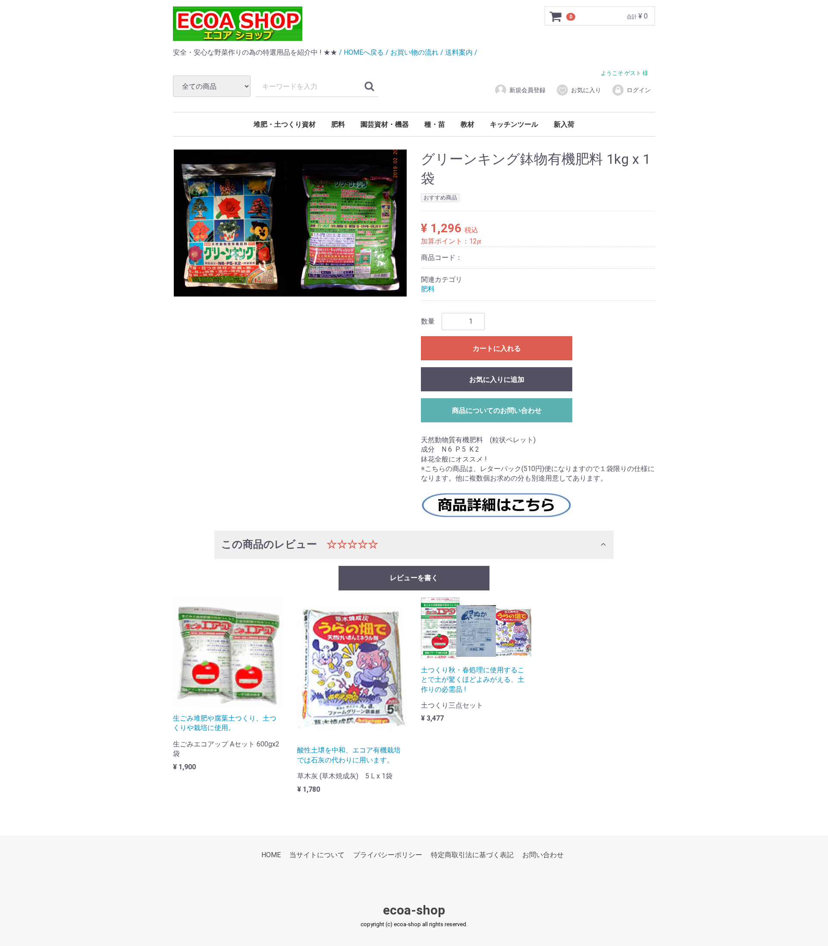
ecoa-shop (414, 910)
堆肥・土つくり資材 (285, 124)
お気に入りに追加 (496, 379)
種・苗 (434, 124)
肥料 (338, 124)
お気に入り (586, 90)
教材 (467, 124)
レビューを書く (414, 578)
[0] (556, 16)
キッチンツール (514, 124)
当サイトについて (317, 855)
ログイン (639, 90)
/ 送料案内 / (458, 52)
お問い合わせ (543, 855)
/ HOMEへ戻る (361, 52)
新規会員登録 (527, 90)
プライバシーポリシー (387, 855)
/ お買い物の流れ (412, 52)
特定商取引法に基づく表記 (472, 855)
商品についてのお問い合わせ (497, 410)
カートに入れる (497, 348)
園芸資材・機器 (385, 124)
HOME (271, 855)
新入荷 (564, 124)
